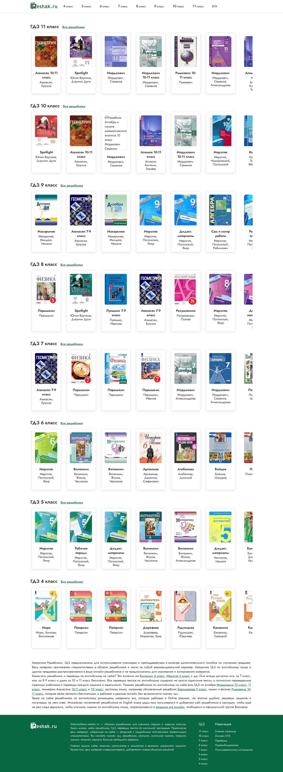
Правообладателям (226, 745)
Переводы (221, 740)
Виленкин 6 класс (152, 676)
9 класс (203, 740)
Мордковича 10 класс (231, 685)
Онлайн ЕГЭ (222, 736)
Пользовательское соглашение (234, 750)
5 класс (203, 759)
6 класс (203, 754)
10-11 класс (79, 689)
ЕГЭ (214, 6)
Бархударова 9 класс (192, 689)
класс (68, 6)
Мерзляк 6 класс (178, 676)
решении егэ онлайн (170, 707)
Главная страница (225, 731)
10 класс (204, 736)
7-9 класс (97, 689)
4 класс (203, 763)
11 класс (203, 731)
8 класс (203, 745)
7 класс (203, 750)
